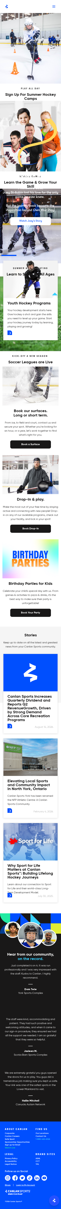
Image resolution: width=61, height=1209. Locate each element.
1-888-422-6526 (43, 1139)
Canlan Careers (12, 1136)
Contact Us (41, 1136)
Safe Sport (10, 1139)
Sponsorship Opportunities (17, 1142)
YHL (37, 1164)
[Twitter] (22, 1178)
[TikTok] (29, 1178)
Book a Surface (30, 444)
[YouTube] (44, 1178)
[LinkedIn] (37, 1178)
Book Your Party (30, 612)
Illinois (8, 1185)
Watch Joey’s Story (30, 220)
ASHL (38, 1159)
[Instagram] (7, 1178)
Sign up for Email (12, 1145)
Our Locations (42, 1133)
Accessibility (11, 1161)
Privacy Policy (11, 1159)
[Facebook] (15, 1178)
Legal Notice (11, 1164)
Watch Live (10, 1148)
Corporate (9, 1133)
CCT (38, 1161)
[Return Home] (6, 6)
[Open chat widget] (54, 1200)
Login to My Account (25, 1185)
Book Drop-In (30, 528)
